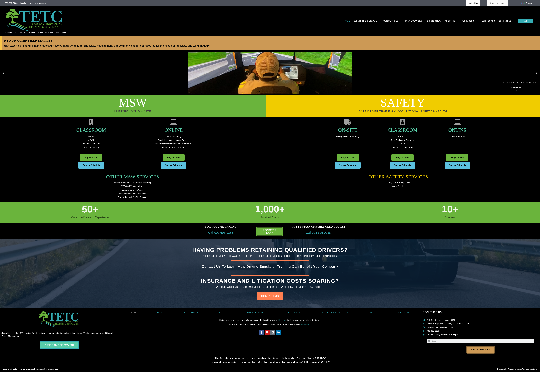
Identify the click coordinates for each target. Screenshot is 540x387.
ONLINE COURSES (256, 313)
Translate (530, 3)
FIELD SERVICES (190, 313)
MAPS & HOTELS (402, 313)
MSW (159, 313)
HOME (133, 313)
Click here (282, 320)
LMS (371, 313)
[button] (525, 21)
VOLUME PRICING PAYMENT (335, 313)
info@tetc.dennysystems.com (33, 3)
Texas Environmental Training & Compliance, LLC (38, 369)
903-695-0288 (11, 3)
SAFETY (223, 313)
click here (305, 325)
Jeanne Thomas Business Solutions (522, 369)
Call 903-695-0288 (220, 232)
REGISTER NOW (293, 313)
